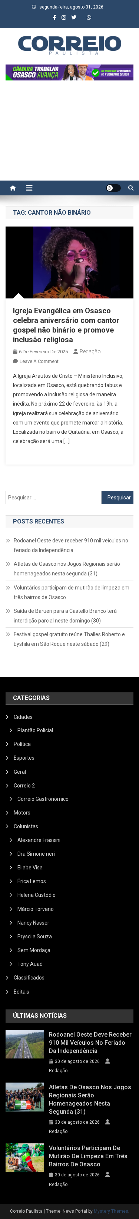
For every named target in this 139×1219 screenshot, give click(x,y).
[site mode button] (113, 188)
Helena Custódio (36, 895)
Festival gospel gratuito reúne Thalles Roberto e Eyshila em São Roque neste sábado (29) (69, 639)
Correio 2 (24, 786)
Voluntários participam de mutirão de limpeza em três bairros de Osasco (71, 592)
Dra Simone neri (36, 854)
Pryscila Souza (34, 936)
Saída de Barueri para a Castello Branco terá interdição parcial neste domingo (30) (65, 616)
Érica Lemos (31, 881)
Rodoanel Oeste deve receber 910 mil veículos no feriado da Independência (71, 545)
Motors (22, 813)
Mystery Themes (111, 1211)
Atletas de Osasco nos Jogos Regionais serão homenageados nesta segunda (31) (67, 569)
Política (22, 744)
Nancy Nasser (33, 923)
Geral (20, 772)
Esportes (24, 758)
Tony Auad (30, 964)
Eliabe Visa (30, 868)
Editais (21, 992)
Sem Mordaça (33, 950)
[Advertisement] (69, 134)
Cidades (23, 717)
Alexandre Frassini (38, 840)
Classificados (29, 978)
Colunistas (26, 826)
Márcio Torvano (35, 909)
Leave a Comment (39, 361)
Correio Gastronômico (43, 799)
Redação (90, 351)
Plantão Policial (35, 730)
